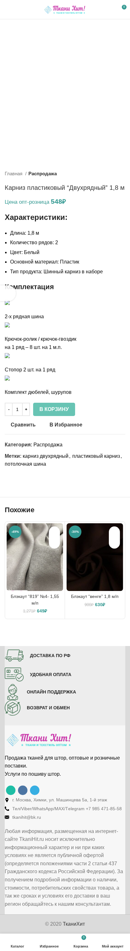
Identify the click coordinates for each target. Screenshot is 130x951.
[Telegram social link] (34, 790)
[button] (54, 543)
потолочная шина (25, 464)
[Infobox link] (37, 655)
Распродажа (42, 173)
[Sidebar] (8, 293)
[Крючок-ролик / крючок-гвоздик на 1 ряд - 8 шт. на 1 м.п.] (7, 324)
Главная (14, 173)
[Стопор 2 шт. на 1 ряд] (7, 355)
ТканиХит (74, 924)
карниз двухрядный (45, 456)
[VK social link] (22, 790)
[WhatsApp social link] (10, 790)
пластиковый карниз (96, 456)
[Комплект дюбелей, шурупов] (7, 377)
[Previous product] (109, 174)
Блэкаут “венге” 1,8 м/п (95, 596)
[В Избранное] (54, 532)
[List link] (65, 799)
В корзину (54, 409)
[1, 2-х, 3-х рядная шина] (7, 302)
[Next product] (122, 174)
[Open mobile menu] (7, 9)
